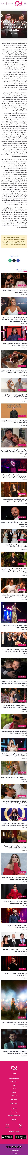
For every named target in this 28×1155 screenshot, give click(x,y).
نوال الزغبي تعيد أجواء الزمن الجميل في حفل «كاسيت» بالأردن (14, 1023)
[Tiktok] (10, 1147)
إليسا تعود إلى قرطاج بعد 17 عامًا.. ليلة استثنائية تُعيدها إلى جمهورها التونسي (14, 755)
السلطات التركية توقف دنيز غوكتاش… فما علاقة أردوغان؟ (15, 974)
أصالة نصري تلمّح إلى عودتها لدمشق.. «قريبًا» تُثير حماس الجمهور (15, 902)
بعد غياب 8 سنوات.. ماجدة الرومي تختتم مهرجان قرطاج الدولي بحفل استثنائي (14, 476)
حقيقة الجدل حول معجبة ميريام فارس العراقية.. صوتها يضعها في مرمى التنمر (14, 824)
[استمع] (7, 1125)
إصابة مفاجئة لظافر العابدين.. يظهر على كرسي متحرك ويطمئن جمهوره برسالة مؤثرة (14, 571)
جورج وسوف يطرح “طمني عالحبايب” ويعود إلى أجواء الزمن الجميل (15, 847)
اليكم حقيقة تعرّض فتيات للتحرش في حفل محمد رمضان (15, 626)
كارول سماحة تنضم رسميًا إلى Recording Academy (14, 778)
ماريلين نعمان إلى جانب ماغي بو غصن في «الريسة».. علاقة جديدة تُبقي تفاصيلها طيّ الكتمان (14, 452)
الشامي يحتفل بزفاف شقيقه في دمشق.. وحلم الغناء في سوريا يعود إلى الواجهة (14, 682)
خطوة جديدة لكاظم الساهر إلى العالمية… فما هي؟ (17, 926)
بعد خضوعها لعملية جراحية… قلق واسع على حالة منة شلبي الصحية (14, 878)
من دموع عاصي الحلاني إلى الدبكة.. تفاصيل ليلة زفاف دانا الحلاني (16, 546)
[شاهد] (20, 1125)
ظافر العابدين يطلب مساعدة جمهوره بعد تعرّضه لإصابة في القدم (14, 421)
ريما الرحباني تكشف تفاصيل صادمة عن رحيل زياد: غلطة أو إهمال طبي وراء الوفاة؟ (14, 651)
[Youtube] (13, 1147)
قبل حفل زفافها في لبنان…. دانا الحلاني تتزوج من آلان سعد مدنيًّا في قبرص (14, 596)
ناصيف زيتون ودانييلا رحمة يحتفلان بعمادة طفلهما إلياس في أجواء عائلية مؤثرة (15, 397)
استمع (7, 1127)
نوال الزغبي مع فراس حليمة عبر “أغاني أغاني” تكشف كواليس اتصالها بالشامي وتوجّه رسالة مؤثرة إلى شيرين (14, 319)
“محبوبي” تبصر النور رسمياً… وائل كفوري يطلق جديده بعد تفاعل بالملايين (14, 371)
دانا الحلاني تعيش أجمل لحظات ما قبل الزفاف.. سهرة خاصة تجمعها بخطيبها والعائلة (15, 707)
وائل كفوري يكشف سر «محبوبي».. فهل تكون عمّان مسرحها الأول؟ (14, 732)
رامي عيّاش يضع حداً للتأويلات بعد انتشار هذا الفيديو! (14, 523)
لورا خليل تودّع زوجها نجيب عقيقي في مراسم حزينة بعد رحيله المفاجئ (15, 500)
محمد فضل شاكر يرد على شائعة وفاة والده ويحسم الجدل (15, 291)
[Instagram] (18, 1147)
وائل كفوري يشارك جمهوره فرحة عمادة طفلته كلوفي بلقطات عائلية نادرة (14, 802)
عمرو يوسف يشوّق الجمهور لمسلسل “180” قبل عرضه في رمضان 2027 (15, 1052)
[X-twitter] (15, 1147)
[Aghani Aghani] (19, 3)
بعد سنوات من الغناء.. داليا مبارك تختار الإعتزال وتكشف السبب (15, 344)
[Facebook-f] (20, 1147)
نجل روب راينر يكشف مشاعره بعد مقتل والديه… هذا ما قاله (14, 950)
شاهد (20, 1127)
